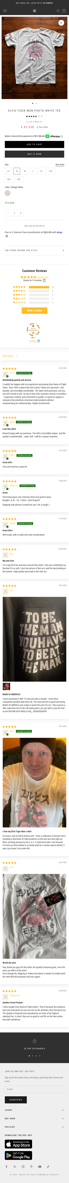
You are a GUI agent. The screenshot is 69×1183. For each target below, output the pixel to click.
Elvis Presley (34, 122)
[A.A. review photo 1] (34, 916)
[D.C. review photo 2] (6, 686)
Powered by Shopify (48, 1175)
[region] (34, 1044)
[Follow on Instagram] (23, 1166)
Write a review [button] (34, 310)
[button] (19, 287)
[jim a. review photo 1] (34, 783)
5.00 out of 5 (42, 277)
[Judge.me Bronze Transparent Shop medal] (33, 329)
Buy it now (34, 154)
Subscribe (15, 1100)
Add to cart (34, 144)
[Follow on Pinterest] (31, 1166)
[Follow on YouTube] (39, 1166)
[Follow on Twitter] (14, 1166)
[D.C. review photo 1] (34, 639)
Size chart (60, 164)
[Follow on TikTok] (48, 1166)
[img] (9, 368)
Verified (32, 341)
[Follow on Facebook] (6, 1166)
